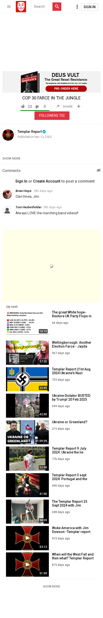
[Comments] (99, 170)
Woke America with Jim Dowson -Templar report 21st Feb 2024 (71, 532)
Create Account (46, 181)
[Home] (21, 6)
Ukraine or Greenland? (69, 422)
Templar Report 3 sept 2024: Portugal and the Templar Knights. (69, 479)
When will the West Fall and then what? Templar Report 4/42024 (73, 558)
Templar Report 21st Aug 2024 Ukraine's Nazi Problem (71, 373)
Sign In (90, 7)
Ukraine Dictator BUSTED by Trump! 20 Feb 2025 (71, 397)
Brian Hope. (24, 191)
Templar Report (29, 132)
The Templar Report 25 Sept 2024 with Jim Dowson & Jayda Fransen (72, 505)
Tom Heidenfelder (29, 207)
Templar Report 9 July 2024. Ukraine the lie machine (69, 452)
